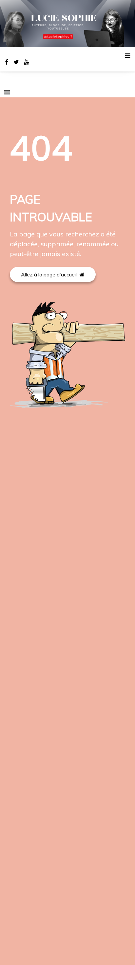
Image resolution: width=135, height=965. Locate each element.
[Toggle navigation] (7, 92)
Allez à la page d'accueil (49, 274)
